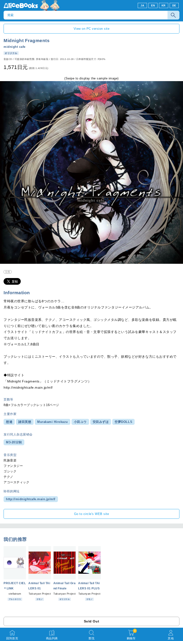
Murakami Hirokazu (52, 422)
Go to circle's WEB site (91, 514)
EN (153, 5)
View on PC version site (92, 28)
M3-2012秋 (14, 442)
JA (142, 5)
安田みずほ (101, 422)
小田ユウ (80, 422)
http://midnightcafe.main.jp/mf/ (31, 499)
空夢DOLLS (123, 422)
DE (174, 5)
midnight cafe (14, 47)
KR (164, 5)
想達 (9, 422)
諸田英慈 (24, 422)
